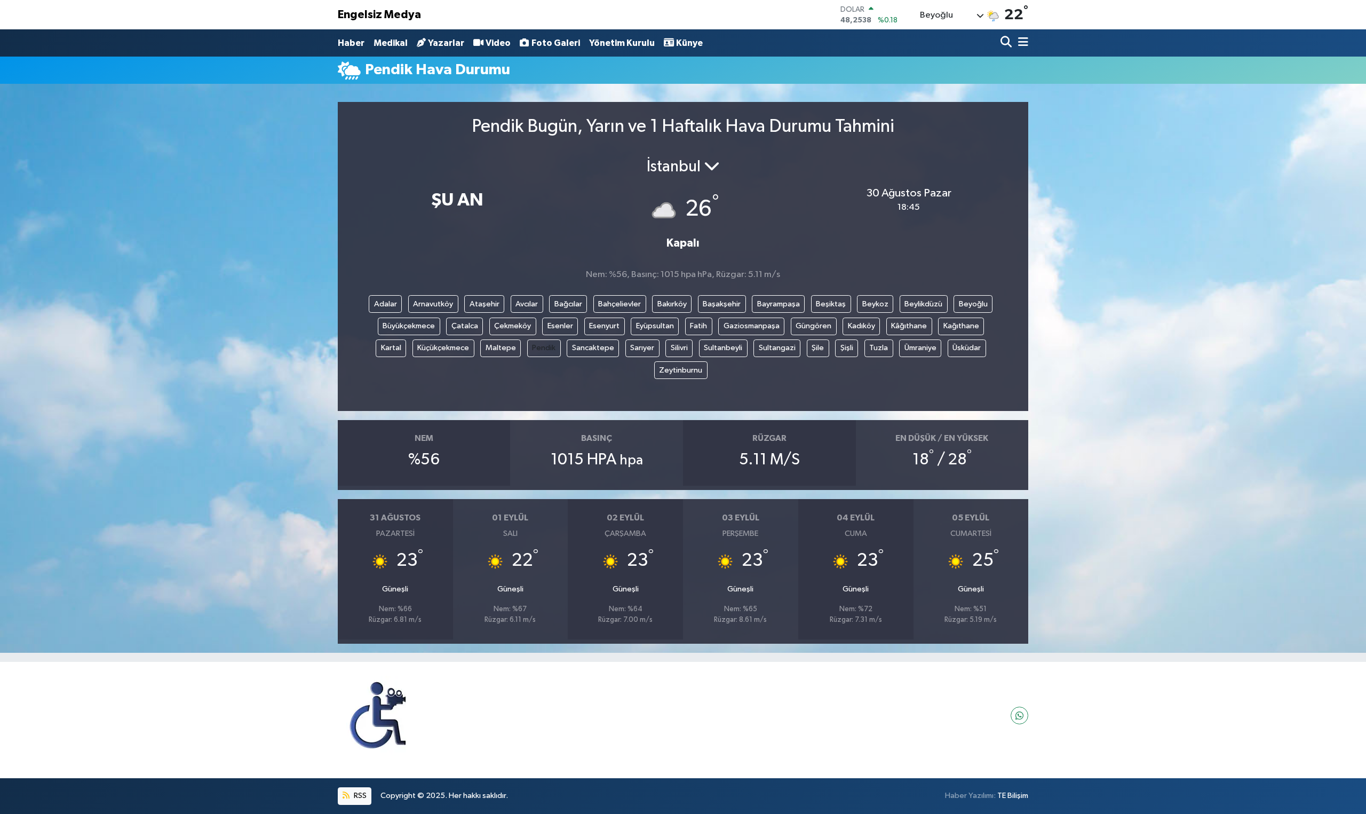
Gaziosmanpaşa (752, 326)
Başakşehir (722, 304)
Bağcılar (568, 304)
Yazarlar (446, 43)
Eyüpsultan (655, 326)
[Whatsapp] (1019, 715)
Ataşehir (484, 304)
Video (498, 43)
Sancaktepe (593, 348)
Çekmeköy (512, 326)
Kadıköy (861, 326)
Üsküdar (966, 348)
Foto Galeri (555, 43)
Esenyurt (604, 326)
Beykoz (875, 304)
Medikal (391, 43)
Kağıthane (961, 326)
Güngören (813, 326)
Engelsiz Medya (379, 14)
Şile (818, 348)
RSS (359, 796)
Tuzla (878, 348)
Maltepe (501, 348)
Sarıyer (642, 348)
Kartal (391, 348)
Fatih (698, 326)
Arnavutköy (433, 304)
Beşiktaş (831, 304)
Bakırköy (672, 304)
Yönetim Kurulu (622, 43)
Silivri (679, 348)
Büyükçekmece (409, 326)
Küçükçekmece (443, 348)
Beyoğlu (973, 304)
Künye (689, 43)
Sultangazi (777, 348)
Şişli (846, 348)
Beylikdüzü (923, 304)
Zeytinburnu (680, 370)
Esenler (560, 326)
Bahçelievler (619, 304)
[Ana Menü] (1021, 42)
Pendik (543, 348)
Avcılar (526, 304)
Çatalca (464, 326)
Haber (351, 43)
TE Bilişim (1012, 796)
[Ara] (1007, 42)
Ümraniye (920, 348)
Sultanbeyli (723, 348)
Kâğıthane (909, 326)
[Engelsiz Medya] (378, 715)
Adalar (385, 304)
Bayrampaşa (778, 304)
